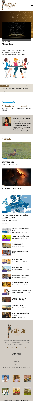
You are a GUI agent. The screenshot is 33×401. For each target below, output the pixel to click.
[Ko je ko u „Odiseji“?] (16, 177)
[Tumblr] (16, 347)
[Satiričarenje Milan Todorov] (6, 276)
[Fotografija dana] (6, 245)
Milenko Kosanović (17, 269)
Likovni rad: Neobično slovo (21, 236)
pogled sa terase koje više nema (20, 229)
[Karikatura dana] (6, 261)
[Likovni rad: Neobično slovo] (6, 238)
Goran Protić (15, 246)
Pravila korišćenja (24, 400)
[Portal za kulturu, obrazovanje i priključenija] (9, 5)
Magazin (4, 158)
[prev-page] (3, 224)
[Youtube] (25, 347)
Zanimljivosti (5, 286)
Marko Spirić (15, 317)
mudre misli (4, 88)
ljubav (19, 85)
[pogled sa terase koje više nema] (6, 230)
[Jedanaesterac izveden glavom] (6, 292)
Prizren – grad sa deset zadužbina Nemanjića (19, 299)
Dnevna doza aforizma (24, 108)
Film (3, 185)
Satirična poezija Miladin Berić (20, 252)
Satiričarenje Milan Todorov (21, 275)
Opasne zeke (8, 162)
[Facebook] (8, 347)
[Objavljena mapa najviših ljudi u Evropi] (16, 204)
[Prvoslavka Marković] (6, 125)
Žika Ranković (16, 232)
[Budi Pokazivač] (5, 391)
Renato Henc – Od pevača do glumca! (21, 314)
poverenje (19, 88)
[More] (23, 97)
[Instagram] (12, 347)
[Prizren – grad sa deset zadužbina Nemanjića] (6, 299)
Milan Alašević (16, 261)
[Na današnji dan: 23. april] (6, 284)
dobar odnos (13, 85)
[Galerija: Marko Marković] (27, 391)
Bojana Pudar (16, 238)
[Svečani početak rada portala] (16, 391)
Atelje (3, 301)
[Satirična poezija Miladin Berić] (6, 252)
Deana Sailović (16, 277)
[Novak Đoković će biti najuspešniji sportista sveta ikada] (5, 378)
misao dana (26, 85)
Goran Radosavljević (17, 292)
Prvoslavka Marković (22, 118)
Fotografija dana (17, 244)
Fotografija (4, 247)
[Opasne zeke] (16, 150)
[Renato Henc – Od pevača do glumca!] (6, 315)
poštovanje (12, 88)
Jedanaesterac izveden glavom (21, 290)
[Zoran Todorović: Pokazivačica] (27, 378)
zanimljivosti (4, 91)
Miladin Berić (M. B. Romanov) (20, 255)
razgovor (25, 88)
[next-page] (6, 224)
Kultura (4, 317)
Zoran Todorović (6, 164)
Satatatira (4, 254)
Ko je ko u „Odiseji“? (11, 189)
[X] (21, 347)
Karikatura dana (17, 260)
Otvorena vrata (5, 240)
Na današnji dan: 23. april (20, 283)
